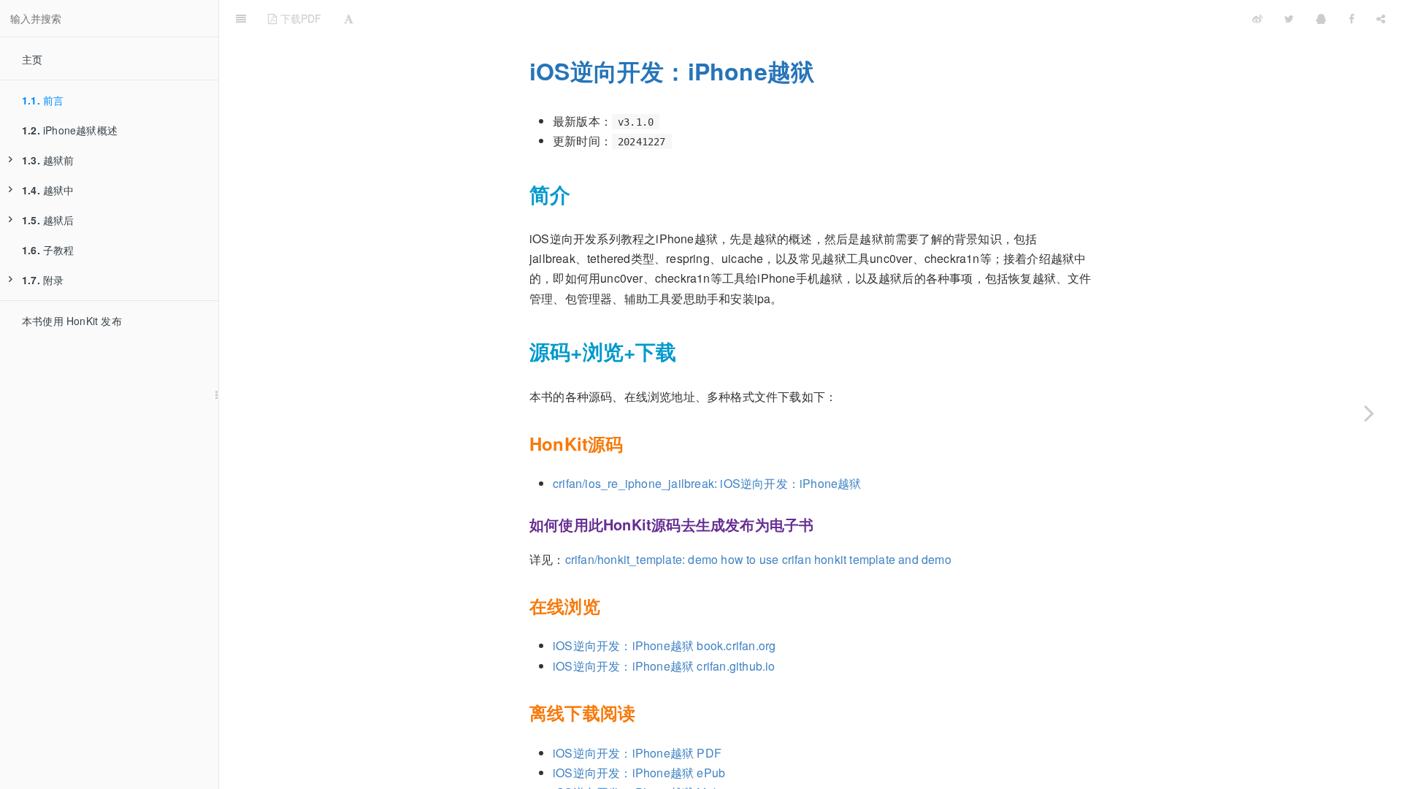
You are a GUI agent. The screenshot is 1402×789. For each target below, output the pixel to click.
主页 (32, 59)
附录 (43, 279)
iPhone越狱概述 (70, 130)
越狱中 (48, 190)
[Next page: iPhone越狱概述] (1369, 413)
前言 (43, 100)
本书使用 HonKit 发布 (72, 320)
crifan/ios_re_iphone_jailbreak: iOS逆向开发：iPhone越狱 (707, 483)
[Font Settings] (348, 18)
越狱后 (48, 220)
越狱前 (48, 160)
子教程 (48, 250)
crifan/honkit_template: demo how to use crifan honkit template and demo (758, 559)
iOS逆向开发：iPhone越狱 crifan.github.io (664, 666)
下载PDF (299, 18)
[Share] (1380, 18)
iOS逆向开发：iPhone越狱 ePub (639, 772)
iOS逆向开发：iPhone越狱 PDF (637, 752)
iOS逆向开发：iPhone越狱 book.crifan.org (664, 645)
